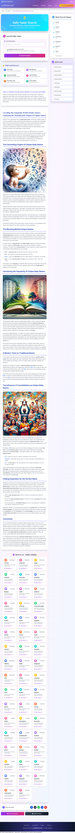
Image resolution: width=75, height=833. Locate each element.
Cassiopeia (7, 458)
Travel (56, 5)
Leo (5, 462)
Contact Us (49, 825)
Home (3, 10)
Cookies (42, 825)
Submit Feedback (38, 813)
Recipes (50, 5)
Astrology (43, 5)
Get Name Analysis (25, 55)
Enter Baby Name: (10, 41)
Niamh (6, 256)
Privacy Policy (35, 825)
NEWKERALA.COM (38, 828)
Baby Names (35, 5)
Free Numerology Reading (67, 5)
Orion (10, 448)
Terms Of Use (26, 825)
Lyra (6, 456)
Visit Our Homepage (13, 813)
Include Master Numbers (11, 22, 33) (15, 49)
